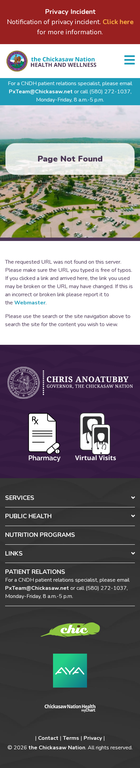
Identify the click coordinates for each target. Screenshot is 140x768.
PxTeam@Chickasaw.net (41, 91)
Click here (118, 21)
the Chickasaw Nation (57, 747)
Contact (48, 738)
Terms (71, 738)
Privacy (93, 738)
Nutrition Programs (40, 535)
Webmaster (30, 302)
